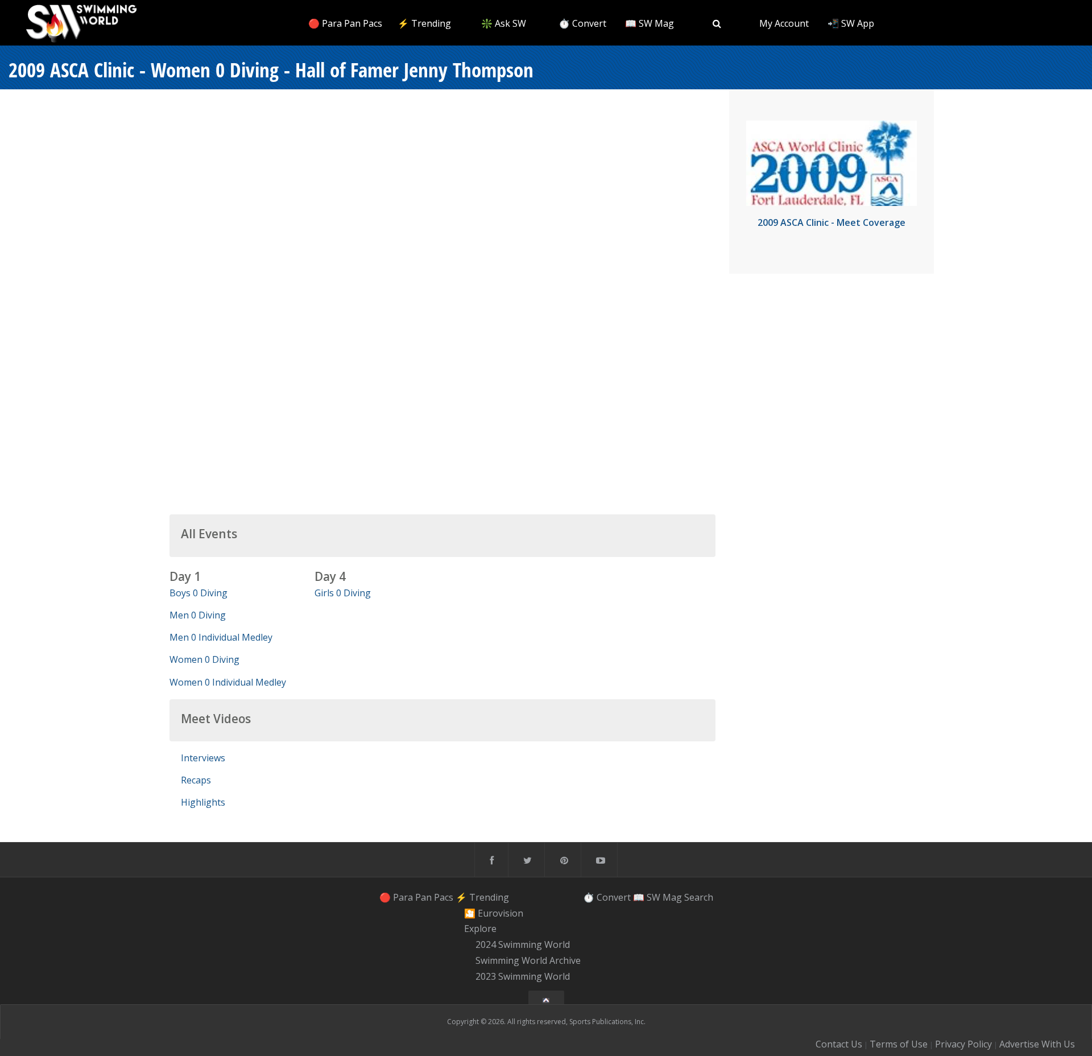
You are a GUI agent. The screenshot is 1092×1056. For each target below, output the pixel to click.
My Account (784, 23)
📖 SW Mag (649, 23)
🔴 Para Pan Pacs (345, 23)
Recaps (196, 780)
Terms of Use (899, 1044)
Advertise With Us (1037, 1044)
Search (698, 897)
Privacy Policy (963, 1044)
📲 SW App (851, 23)
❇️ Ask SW (503, 23)
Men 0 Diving (197, 615)
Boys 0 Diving (198, 593)
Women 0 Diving (204, 659)
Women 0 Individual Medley (227, 682)
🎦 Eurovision (493, 913)
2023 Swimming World (522, 976)
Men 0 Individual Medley (220, 637)
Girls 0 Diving (343, 593)
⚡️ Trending (424, 23)
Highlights (203, 802)
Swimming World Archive (528, 960)
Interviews (203, 758)
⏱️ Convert (582, 23)
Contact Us (839, 1044)
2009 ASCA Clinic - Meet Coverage (831, 222)
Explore (480, 929)
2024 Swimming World (522, 944)
